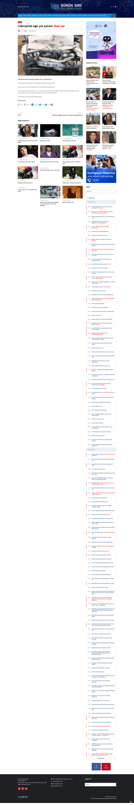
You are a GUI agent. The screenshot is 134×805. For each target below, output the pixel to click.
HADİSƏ (89, 15)
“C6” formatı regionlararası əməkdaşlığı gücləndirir (100, 681)
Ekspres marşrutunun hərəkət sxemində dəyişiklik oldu (103, 356)
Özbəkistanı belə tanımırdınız (100, 333)
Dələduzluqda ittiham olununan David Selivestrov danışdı (108, 105)
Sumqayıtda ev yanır (96, 315)
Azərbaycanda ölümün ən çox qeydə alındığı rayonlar (102, 440)
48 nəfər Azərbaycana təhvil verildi (100, 587)
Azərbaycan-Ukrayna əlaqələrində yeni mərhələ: (103, 624)
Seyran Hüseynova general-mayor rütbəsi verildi (103, 620)
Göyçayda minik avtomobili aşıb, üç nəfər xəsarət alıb (103, 488)
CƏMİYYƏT (41, 15)
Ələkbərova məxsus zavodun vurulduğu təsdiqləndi (101, 696)
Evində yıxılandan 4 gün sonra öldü (49, 170)
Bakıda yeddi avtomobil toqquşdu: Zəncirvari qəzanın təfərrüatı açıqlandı (49, 204)
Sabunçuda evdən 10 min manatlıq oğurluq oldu (102, 294)
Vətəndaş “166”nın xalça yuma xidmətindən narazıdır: (102, 599)
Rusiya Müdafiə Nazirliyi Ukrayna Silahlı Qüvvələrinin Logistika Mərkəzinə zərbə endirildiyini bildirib (100, 653)
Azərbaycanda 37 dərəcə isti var (99, 388)
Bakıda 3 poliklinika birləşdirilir (101, 514)
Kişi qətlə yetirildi (45, 140)
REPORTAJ (50, 15)
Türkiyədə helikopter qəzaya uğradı (100, 307)
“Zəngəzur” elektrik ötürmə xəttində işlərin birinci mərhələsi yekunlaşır (103, 734)
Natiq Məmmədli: (103, 299)
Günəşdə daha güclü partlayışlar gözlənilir (101, 558)
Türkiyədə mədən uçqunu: (103, 533)
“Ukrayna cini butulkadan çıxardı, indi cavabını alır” (102, 255)
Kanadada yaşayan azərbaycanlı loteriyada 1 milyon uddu (102, 445)
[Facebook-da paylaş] (26, 104)
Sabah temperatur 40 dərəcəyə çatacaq (101, 365)
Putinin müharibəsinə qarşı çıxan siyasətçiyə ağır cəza (103, 217)
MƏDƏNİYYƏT (74, 15)
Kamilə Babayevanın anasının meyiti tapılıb (108, 127)
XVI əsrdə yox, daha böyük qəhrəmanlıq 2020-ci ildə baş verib (103, 604)
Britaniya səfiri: (102, 754)
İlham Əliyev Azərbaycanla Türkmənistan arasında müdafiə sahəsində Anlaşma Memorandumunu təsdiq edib (103, 610)
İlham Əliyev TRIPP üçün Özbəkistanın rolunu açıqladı (102, 663)
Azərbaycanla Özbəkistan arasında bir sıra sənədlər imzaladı (102, 260)
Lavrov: (100, 227)
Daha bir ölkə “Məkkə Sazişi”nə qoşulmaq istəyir (103, 351)
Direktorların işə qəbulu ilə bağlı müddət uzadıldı (103, 704)
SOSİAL (68, 15)
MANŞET (20, 15)
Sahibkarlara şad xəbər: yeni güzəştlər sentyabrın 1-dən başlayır (103, 375)
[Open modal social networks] (51, 104)
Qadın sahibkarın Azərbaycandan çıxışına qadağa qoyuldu (103, 245)
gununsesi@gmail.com (58, 783)
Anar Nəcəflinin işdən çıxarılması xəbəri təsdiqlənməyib (92, 148)
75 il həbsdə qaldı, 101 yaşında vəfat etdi (101, 431)
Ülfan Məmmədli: (103, 483)
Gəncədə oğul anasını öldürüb (98, 570)
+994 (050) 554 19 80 (57, 781)
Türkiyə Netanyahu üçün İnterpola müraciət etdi (102, 562)
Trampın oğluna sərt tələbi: (103, 455)
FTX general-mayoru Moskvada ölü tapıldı (101, 722)
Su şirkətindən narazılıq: (69, 140)
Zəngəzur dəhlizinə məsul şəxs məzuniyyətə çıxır (103, 379)
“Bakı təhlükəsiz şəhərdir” (101, 286)
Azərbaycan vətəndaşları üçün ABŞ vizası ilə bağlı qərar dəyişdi (103, 282)
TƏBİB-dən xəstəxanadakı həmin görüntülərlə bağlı (102, 744)
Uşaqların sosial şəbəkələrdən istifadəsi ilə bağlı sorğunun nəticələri (102, 658)
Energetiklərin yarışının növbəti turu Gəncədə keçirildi (102, 324)
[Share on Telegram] (47, 104)
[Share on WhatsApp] (20, 104)
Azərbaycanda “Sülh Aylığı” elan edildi (100, 667)
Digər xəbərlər (101, 758)
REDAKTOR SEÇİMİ (57, 15)
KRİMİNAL (85, 15)
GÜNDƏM (25, 15)
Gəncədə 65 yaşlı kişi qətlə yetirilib (100, 501)
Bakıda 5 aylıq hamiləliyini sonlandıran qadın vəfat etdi (103, 718)
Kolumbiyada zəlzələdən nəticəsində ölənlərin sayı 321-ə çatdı (103, 473)
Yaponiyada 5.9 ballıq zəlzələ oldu (100, 235)
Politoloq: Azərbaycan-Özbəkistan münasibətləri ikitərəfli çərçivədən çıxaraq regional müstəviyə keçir (103, 592)
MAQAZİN (99, 15)
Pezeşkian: (103, 547)
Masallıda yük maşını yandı (25, 183)
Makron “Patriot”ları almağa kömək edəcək (102, 240)
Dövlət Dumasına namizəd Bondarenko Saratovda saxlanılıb (103, 643)
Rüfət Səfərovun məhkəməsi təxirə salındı (101, 633)
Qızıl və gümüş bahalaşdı (97, 422)
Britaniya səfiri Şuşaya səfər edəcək (100, 730)
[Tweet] (41, 104)
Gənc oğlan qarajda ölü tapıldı (98, 469)
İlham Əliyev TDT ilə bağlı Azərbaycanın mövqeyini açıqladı (103, 691)
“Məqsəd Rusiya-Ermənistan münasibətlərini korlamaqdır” (102, 207)
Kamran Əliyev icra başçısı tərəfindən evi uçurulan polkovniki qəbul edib (92, 105)
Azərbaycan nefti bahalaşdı (98, 303)
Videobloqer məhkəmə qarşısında (71, 183)
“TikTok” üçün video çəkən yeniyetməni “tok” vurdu (102, 277)
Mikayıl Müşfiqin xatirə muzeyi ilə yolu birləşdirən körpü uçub (92, 83)
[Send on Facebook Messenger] (34, 104)
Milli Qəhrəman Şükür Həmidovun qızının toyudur (108, 147)
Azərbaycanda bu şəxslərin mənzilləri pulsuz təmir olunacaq (102, 427)
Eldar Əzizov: (102, 212)
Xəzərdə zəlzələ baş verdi (98, 419)
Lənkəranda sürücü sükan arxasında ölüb (101, 713)
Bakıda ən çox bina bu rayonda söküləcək (92, 127)
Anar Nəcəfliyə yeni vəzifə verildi (99, 497)
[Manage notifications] (131, 802)
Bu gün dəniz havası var (97, 406)
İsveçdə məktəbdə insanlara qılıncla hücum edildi (103, 510)
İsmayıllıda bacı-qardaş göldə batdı (100, 231)
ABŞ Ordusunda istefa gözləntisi (99, 410)
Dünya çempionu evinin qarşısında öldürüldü (102, 319)
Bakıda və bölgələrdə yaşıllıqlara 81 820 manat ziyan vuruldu (102, 523)
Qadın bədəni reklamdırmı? (98, 671)
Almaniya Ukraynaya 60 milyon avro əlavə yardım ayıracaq (103, 272)
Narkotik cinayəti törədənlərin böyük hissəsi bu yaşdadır (102, 398)
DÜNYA (45, 15)
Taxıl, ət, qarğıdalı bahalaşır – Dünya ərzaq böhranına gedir (101, 414)
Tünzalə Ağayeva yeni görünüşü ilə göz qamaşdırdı (101, 739)
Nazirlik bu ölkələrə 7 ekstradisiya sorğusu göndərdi (102, 538)
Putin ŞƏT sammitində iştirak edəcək (100, 551)
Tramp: (101, 726)
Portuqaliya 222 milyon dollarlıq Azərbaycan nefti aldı (103, 629)
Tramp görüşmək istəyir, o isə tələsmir (100, 700)
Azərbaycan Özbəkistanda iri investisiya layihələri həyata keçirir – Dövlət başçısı (103, 676)
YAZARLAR (80, 15)
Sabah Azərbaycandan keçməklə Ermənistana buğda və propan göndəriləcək (102, 478)
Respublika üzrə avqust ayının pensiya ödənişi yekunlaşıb (102, 749)
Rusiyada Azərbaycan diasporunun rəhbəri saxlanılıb (101, 506)
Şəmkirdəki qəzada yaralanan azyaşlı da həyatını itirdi (103, 709)
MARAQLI (104, 15)
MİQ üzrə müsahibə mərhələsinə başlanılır (101, 574)
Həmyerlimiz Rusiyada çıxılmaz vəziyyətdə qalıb (103, 311)
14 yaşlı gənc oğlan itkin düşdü (26, 161)
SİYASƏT (29, 15)
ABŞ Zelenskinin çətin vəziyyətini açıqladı (101, 647)
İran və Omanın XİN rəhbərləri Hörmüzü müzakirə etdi (103, 460)
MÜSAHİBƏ (64, 15)
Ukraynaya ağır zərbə (103, 393)
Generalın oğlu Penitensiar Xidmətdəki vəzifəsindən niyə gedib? (109, 82)
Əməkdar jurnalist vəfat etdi (98, 435)
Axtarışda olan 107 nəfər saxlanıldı (100, 268)
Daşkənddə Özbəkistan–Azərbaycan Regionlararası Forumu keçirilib (100, 222)
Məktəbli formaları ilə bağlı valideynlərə (103, 583)
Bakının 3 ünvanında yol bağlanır (101, 555)
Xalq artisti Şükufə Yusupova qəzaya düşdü (102, 329)
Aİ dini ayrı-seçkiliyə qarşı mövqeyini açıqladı (102, 370)
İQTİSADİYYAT (35, 15)
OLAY (20, 22)
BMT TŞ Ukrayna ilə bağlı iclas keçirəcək (101, 402)
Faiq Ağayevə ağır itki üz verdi (99, 290)
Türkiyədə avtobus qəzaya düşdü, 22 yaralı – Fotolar (102, 343)
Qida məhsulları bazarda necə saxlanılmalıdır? (103, 465)
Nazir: (103, 250)
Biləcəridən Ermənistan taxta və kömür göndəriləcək (100, 361)
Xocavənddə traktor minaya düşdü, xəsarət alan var (103, 579)
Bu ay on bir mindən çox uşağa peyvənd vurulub (103, 566)
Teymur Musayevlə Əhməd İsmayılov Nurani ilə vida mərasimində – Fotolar (102, 338)
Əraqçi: (103, 493)
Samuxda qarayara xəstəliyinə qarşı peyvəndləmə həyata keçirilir (103, 528)
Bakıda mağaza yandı (68, 202)
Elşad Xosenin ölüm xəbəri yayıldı (49, 161)
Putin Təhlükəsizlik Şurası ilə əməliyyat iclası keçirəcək (102, 638)
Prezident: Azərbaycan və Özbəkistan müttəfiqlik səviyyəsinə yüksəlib (103, 686)
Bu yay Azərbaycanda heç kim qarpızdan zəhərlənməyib (101, 384)
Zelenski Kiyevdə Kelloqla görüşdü (101, 264)
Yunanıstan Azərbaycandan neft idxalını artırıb (102, 518)
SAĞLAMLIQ (94, 15)
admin (25, 30)
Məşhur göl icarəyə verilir (97, 347)
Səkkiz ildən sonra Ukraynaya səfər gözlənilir (102, 542)
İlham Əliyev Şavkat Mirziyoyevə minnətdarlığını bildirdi (103, 616)
